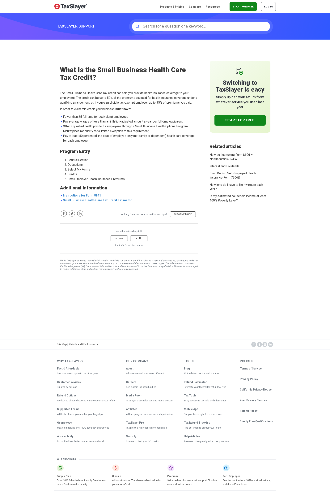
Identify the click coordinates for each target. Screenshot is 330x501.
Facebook (64, 213)
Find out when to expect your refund (203, 427)
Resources (213, 6)
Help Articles (192, 436)
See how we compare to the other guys (77, 373)
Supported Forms (68, 409)
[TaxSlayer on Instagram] (264, 344)
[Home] (70, 6)
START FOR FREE (243, 6)
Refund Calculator (195, 382)
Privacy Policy (249, 379)
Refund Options (67, 395)
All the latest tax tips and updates (201, 373)
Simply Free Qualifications (256, 421)
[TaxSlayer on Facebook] (259, 344)
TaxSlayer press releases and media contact (149, 400)
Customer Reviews (69, 382)
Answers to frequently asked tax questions (206, 441)
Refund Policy (248, 410)
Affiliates (131, 409)
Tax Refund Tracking (197, 422)
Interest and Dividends (224, 166)
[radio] (119, 238)
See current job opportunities (141, 387)
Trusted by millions (67, 387)
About (129, 368)
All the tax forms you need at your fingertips (80, 414)
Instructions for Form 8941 (82, 195)
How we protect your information (143, 441)
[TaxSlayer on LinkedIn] (270, 344)
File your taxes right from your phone (203, 414)
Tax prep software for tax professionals (146, 427)
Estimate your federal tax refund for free (205, 387)
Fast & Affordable (68, 368)
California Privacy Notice (256, 389)
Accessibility (65, 436)
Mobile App (191, 409)
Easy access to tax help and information (205, 400)
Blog (187, 368)
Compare (195, 6)
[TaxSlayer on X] (253, 344)
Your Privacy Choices (253, 400)
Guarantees (64, 422)
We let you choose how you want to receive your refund (86, 400)
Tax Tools (190, 395)
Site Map (62, 344)
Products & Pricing (172, 6)
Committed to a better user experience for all (80, 441)
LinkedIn (80, 213)
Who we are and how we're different (145, 373)
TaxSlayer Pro (135, 422)
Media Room (134, 395)
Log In (268, 6)
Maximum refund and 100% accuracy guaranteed (83, 427)
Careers (131, 382)
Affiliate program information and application (149, 414)
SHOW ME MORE (183, 214)
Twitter (72, 213)
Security (131, 436)
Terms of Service (251, 368)
